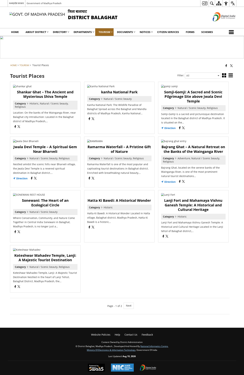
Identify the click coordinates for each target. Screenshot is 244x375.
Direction (170, 128)
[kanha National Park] (119, 86)
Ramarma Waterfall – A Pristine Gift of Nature (119, 149)
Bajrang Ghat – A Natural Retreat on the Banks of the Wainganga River (193, 149)
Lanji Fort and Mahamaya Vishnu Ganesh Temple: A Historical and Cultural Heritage (193, 205)
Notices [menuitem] (145, 32)
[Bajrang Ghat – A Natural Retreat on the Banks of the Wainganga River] (193, 141)
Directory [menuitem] (60, 32)
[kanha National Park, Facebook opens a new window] (89, 119)
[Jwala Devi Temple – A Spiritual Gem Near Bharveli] (45, 141)
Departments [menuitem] (83, 32)
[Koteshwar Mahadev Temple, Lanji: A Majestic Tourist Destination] (45, 249)
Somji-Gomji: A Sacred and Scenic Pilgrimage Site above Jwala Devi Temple (193, 96)
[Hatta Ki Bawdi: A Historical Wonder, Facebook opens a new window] (89, 227)
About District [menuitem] (36, 32)
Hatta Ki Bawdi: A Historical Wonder (119, 200)
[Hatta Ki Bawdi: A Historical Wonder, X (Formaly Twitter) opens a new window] (93, 227)
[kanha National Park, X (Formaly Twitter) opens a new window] (93, 119)
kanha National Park (119, 92)
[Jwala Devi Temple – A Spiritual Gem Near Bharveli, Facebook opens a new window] (31, 178)
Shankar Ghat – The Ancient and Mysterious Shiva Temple (45, 94)
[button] (232, 32)
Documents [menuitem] (125, 32)
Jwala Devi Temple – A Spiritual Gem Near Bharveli (45, 149)
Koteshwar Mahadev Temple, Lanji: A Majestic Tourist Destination (45, 257)
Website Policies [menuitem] (100, 334)
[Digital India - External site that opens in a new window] (219, 24)
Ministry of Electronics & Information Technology (111, 349)
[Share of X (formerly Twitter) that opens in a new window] (231, 65)
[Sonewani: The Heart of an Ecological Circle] (45, 194)
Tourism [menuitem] (104, 32)
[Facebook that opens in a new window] (226, 65)
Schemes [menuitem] (207, 32)
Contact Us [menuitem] (131, 334)
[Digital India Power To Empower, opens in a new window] (148, 368)
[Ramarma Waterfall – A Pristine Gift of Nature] (119, 141)
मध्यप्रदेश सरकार (16, 3)
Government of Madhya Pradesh (44, 3)
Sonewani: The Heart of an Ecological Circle (45, 202)
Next (128, 305)
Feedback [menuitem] (147, 334)
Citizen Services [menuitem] (168, 32)
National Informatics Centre (154, 346)
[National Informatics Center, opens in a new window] (122, 368)
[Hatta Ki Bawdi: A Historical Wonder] (119, 194)
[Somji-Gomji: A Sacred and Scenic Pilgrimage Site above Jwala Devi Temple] (193, 86)
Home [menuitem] (15, 32)
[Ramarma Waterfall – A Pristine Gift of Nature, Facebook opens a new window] (89, 178)
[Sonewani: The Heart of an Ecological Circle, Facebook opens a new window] (15, 232)
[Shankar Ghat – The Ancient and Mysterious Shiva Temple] (45, 86)
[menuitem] (204, 3)
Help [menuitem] (117, 334)
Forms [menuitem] (190, 32)
